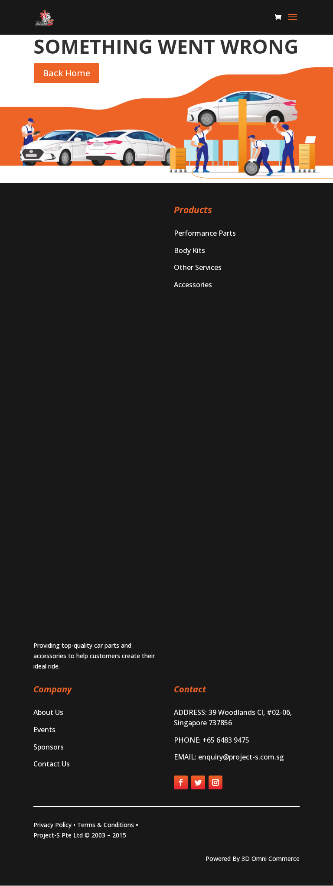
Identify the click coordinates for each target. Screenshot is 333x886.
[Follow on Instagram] (215, 782)
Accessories (193, 284)
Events (44, 729)
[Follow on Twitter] (198, 782)
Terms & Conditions (105, 825)
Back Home (66, 73)
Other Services (198, 267)
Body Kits (189, 250)
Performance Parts (205, 233)
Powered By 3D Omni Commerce (253, 858)
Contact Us (51, 764)
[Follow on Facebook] (181, 782)
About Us (48, 712)
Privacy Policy (52, 825)
